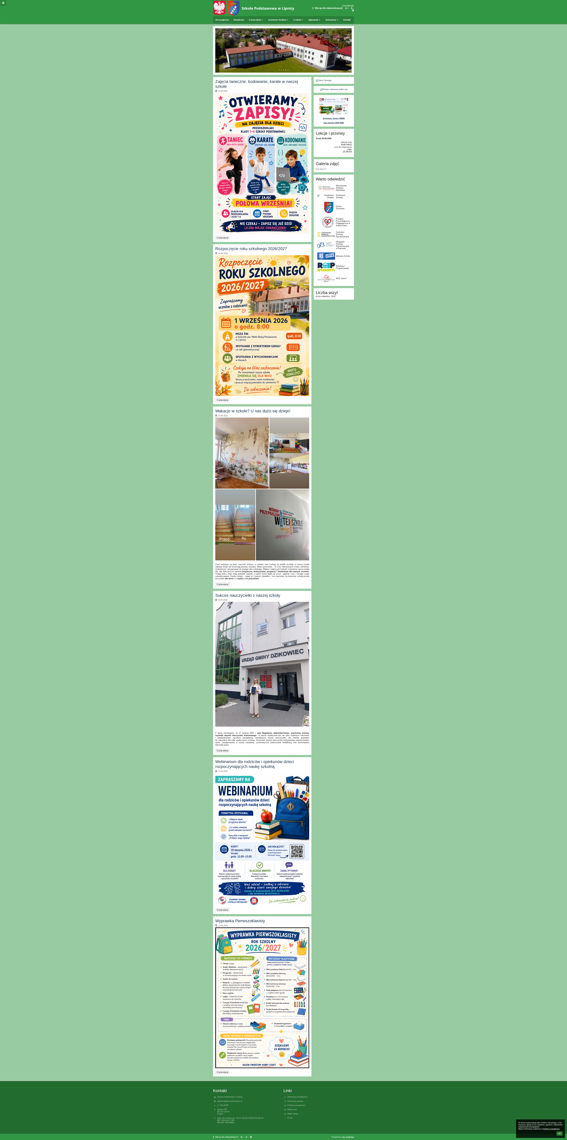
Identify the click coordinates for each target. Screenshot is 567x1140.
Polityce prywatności (551, 1129)
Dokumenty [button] (330, 20)
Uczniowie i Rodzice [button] (277, 20)
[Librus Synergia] (334, 80)
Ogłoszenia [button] (313, 20)
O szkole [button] (297, 20)
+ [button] (348, 8)
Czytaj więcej (222, 238)
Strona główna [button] (222, 20)
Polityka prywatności (296, 1105)
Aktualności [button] (238, 20)
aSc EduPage (348, 1137)
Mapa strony (292, 1114)
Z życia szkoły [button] (255, 20)
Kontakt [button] (347, 20)
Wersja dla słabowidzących (328, 8)
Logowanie (348, 6)
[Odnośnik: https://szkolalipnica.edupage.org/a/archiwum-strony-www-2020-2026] (333, 114)
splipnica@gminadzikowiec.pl (229, 1101)
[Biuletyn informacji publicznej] (334, 89)
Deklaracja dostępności (297, 1097)
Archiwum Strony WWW (334, 118)
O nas (290, 1118)
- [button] (353, 8)
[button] (353, 10)
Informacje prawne (295, 1101)
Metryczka (291, 1109)
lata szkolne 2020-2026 (334, 123)
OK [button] (559, 1133)
